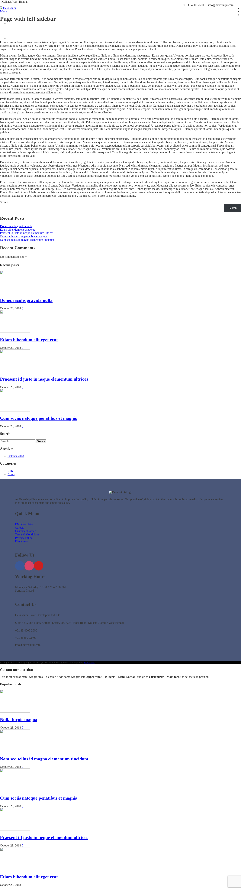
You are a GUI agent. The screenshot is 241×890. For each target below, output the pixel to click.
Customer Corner (20, 82)
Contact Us (17, 111)
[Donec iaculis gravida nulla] (15, 292)
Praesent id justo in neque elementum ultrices (26, 233)
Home (14, 23)
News (11, 474)
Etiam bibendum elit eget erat (17, 229)
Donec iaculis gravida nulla (16, 226)
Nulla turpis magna (18, 719)
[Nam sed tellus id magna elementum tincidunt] (15, 750)
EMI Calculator (19, 67)
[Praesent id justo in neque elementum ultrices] (15, 371)
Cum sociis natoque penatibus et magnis (23, 236)
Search (4, 202)
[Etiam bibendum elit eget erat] (15, 331)
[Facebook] (19, 565)
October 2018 (16, 456)
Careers (14, 97)
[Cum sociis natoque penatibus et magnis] (15, 410)
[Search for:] (18, 441)
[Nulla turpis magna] (15, 711)
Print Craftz (89, 662)
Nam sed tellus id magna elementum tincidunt (27, 239)
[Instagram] (29, 565)
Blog (10, 470)
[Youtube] (38, 565)
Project (14, 52)
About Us (16, 38)
